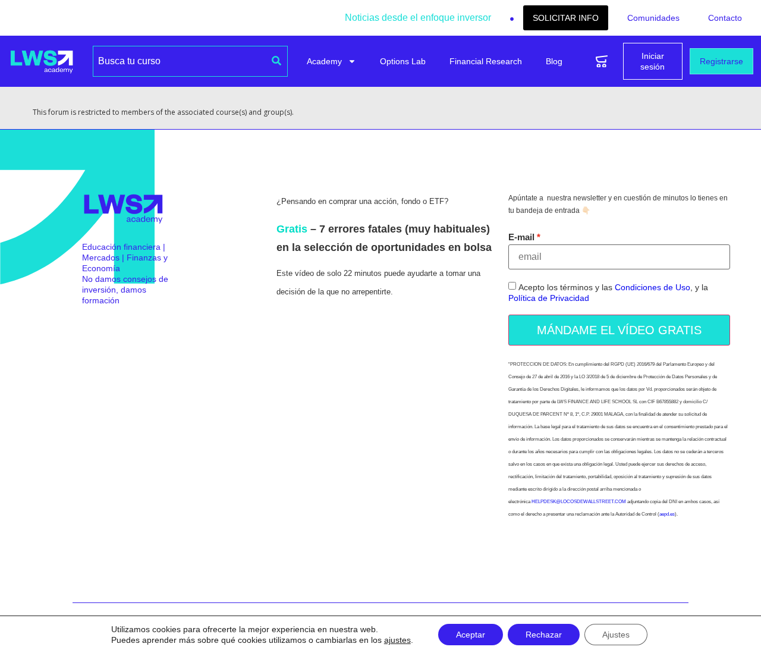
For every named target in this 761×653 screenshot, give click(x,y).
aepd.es (667, 514)
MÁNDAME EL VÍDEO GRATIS (619, 330)
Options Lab (403, 61)
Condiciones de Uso (652, 288)
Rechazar (544, 634)
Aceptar (470, 634)
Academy (324, 61)
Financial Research (485, 61)
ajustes (397, 640)
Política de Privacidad (548, 298)
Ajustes (616, 634)
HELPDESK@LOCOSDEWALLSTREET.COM (579, 501)
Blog (554, 61)
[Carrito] (601, 61)
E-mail (521, 237)
